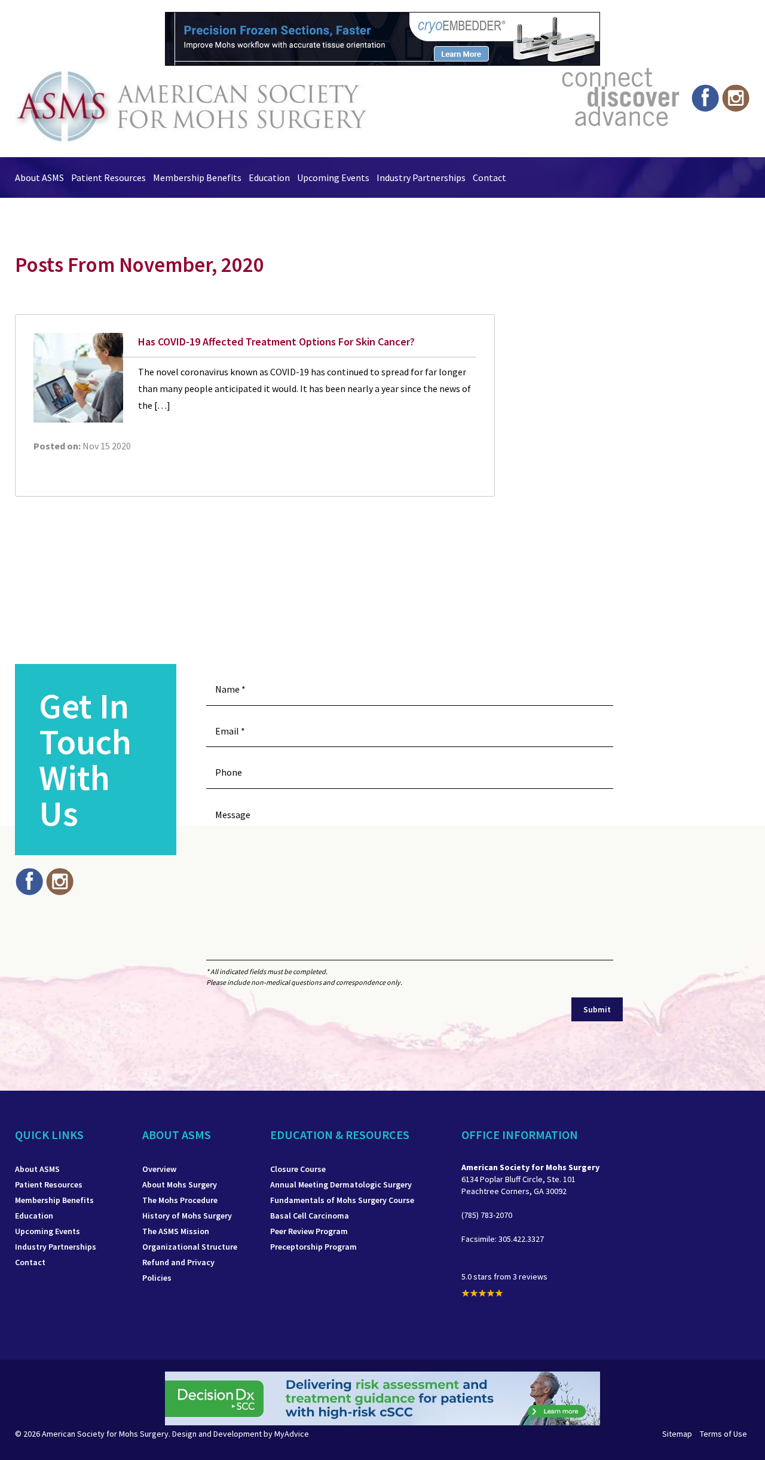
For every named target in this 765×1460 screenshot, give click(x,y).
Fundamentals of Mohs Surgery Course (342, 1200)
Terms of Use (723, 1433)
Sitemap (677, 1433)
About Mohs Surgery (179, 1184)
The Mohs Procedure (180, 1200)
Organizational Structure (189, 1246)
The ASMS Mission (175, 1231)
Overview (159, 1169)
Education (269, 177)
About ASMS (39, 177)
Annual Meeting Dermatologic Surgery (341, 1184)
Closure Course (298, 1169)
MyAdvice (291, 1433)
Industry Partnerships (421, 177)
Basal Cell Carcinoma (309, 1215)
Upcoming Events (333, 177)
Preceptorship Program (313, 1246)
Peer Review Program (309, 1231)
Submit (597, 1009)
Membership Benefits (197, 177)
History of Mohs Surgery (187, 1215)
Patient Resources (108, 177)
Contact (489, 177)
